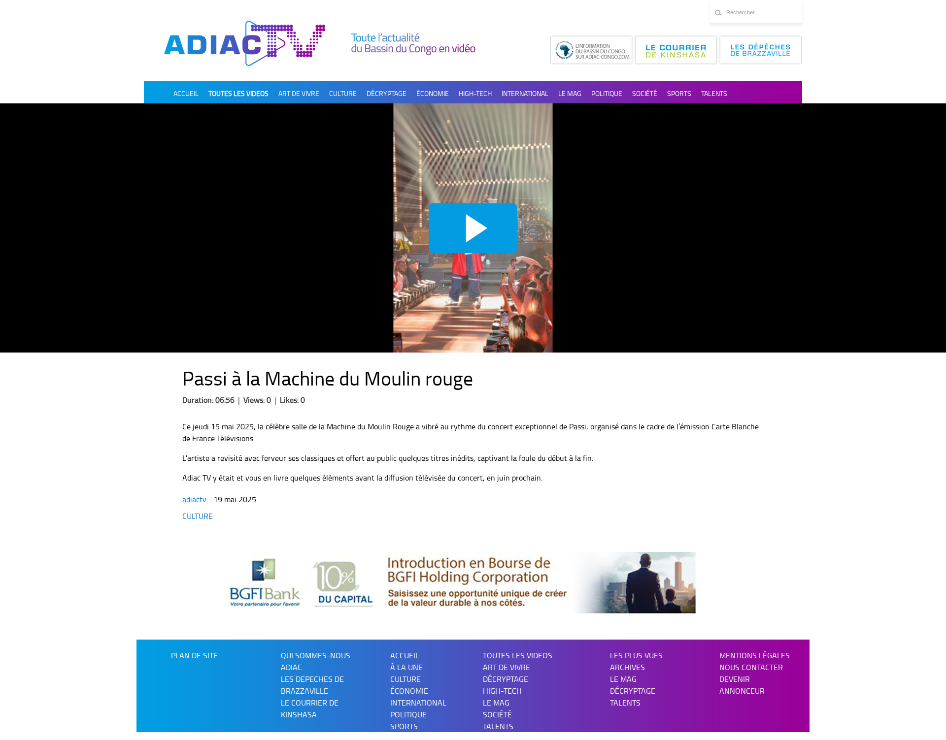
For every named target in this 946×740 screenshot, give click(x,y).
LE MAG (623, 679)
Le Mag (569, 93)
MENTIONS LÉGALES (754, 655)
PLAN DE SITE (194, 655)
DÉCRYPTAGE (386, 93)
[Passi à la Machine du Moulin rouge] (473, 228)
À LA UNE (406, 667)
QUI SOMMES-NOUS (315, 655)
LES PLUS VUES (636, 655)
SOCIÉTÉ (644, 93)
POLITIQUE (606, 93)
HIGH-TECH (475, 93)
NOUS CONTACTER (751, 667)
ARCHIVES (627, 667)
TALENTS (714, 93)
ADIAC (291, 667)
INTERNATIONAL (525, 93)
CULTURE (343, 93)
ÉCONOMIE (432, 93)
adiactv (195, 499)
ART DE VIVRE (298, 93)
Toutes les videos (238, 93)
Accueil (186, 93)
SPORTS (679, 93)
